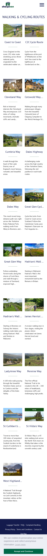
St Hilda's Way (34, 426)
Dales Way (13, 206)
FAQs (23, 525)
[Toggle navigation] (42, 4)
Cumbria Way (12, 151)
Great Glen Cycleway (34, 206)
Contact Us (38, 529)
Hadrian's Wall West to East (12, 316)
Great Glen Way (12, 261)
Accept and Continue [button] (23, 551)
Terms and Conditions (24, 529)
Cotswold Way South (34, 97)
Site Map (23, 534)
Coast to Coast (13, 42)
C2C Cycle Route (34, 42)
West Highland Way (12, 481)
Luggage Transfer (13, 525)
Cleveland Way (13, 97)
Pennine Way (34, 371)
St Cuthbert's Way (12, 426)
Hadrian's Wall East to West (34, 261)
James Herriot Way (34, 316)
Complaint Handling (33, 525)
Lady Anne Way (12, 371)
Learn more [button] (20, 544)
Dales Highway (34, 151)
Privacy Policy (10, 529)
